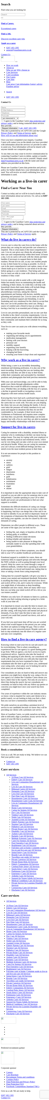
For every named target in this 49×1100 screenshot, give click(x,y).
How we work (12, 65)
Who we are (11, 70)
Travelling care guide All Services (25, 857)
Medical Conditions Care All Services (27, 881)
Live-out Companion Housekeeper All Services (25, 910)
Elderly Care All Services (21, 779)
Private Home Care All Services (24, 829)
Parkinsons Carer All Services (23, 871)
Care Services (12, 72)
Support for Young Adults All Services (27, 878)
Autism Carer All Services (22, 834)
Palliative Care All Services (22, 826)
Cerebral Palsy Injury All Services (25, 866)
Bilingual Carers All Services (23, 789)
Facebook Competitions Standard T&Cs (22, 1086)
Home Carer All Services (21, 808)
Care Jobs (10, 79)
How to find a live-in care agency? (24, 639)
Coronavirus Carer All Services (24, 888)
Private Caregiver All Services (23, 859)
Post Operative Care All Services (25, 843)
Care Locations (12, 75)
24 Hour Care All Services (22, 777)
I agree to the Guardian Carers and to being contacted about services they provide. (23, 123)
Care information (23, 84)
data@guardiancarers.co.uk (12, 161)
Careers (9, 1072)
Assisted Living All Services (23, 819)
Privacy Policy (7, 133)
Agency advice (36, 84)
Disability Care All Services (22, 831)
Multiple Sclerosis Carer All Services (26, 838)
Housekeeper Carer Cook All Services (27, 801)
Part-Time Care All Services (22, 796)
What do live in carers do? (18, 239)
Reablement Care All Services (23, 845)
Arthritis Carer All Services (22, 876)
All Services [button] (11, 775)
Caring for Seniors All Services (24, 810)
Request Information (9, 128)
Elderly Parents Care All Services (25, 822)
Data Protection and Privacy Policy (20, 1082)
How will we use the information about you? (19, 135)
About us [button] (10, 68)
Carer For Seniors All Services (24, 841)
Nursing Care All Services (22, 824)
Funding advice (12, 86)
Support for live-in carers (18, 427)
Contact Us (5, 54)
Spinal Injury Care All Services (24, 852)
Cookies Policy (12, 1079)
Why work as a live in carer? (20, 360)
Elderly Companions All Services (25, 864)
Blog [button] (8, 82)
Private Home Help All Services (24, 862)
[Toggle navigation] (16, 61)
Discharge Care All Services (23, 890)
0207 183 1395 (27, 128)
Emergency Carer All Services (23, 873)
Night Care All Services (21, 817)
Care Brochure (12, 1075)
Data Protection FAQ (15, 1084)
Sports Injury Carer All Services (24, 869)
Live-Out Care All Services (22, 794)
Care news (10, 84)
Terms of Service (24, 133)
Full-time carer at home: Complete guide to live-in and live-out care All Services (29, 849)
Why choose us (23, 70)
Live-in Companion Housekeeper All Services (25, 929)
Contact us (10, 761)
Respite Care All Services (22, 855)
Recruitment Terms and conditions (20, 1077)
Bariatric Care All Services (22, 836)
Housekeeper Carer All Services (24, 798)
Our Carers (10, 77)
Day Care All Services (20, 812)
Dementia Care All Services (22, 791)
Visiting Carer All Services (22, 815)
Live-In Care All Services (22, 787)
